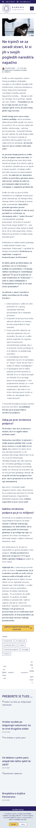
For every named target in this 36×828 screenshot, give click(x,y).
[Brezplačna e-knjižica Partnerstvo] (18, 781)
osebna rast (20, 641)
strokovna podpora (10, 649)
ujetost (6, 654)
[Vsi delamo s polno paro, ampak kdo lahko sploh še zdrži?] (18, 745)
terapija (25, 649)
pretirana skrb (9, 645)
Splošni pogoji (18, 810)
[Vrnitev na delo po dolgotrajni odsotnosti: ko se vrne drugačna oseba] (18, 709)
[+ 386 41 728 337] (3, 1)
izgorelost (7, 641)
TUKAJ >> (20, 559)
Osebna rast (8, 70)
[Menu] (32, 8)
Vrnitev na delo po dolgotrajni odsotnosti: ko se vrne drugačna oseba (16, 725)
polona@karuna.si (25, 2)
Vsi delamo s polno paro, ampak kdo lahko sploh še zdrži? (16, 761)
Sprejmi (13, 824)
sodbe (21, 645)
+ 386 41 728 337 (10, 2)
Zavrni (23, 824)
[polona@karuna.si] (17, 1)
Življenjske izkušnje (20, 70)
